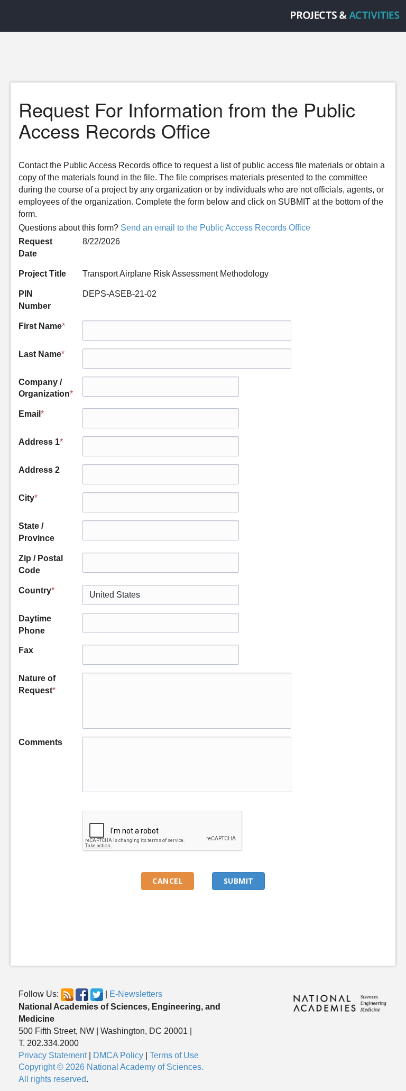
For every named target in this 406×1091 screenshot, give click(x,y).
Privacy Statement (53, 1055)
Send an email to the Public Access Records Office (215, 227)
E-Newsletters (135, 993)
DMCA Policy (118, 1055)
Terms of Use (174, 1055)
